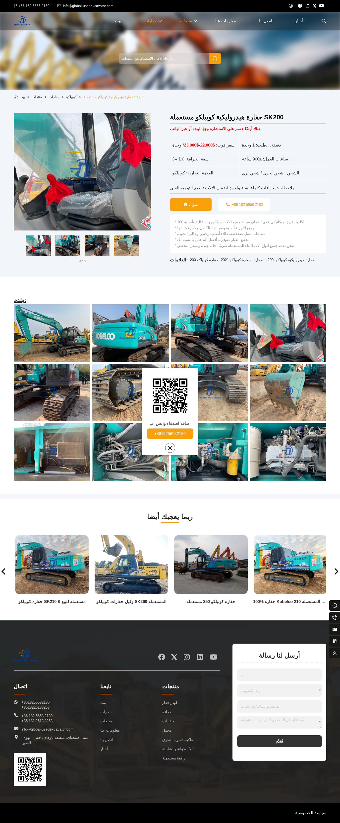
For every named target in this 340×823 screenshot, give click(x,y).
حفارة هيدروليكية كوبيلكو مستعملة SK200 (114, 97)
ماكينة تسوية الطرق (177, 740)
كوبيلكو (71, 97)
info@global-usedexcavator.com (88, 6)
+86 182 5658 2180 (34, 6)
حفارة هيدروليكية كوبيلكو (295, 260)
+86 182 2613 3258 (37, 721)
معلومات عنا (225, 21)
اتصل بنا (265, 21)
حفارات (150, 21)
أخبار (299, 21)
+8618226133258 (35, 707)
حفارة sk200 (263, 260)
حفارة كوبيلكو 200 (204, 260)
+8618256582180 (170, 434)
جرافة (166, 712)
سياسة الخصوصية (310, 813)
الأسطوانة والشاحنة (177, 749)
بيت (118, 21)
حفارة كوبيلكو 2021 (236, 260)
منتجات (186, 21)
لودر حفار (169, 703)
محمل (167, 730)
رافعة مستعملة (173, 758)
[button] (17, 246)
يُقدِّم (279, 741)
